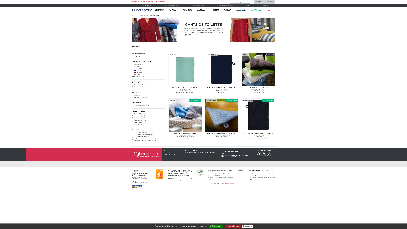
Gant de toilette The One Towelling (185, 87)
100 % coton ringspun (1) (141, 136)
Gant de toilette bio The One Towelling (258, 133)
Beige (139, 66)
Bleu (138, 70)
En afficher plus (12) (138, 76)
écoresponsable (256, 10)
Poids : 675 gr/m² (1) (140, 124)
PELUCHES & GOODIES (215, 10)
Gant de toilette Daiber (258, 87)
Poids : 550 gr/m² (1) (140, 120)
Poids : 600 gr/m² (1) (140, 122)
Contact (265, 5)
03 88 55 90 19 (231, 152)
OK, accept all (216, 226)
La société (135, 170)
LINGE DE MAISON (227, 10)
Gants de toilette (154, 15)
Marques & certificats (198, 5)
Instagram (269, 154)
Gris (138, 74)
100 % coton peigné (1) (141, 132)
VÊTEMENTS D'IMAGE (173, 10)
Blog (133, 180)
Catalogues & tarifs (171, 5)
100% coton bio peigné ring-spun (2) (145, 139)
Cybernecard (147, 5)
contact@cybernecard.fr (236, 156)
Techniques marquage (226, 5)
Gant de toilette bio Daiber (185, 133)
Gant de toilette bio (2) (141, 87)
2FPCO (170, 172)
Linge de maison (143, 15)
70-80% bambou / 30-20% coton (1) (145, 141)
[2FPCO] (159, 174)
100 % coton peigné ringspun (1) (143, 134)
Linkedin (264, 154)
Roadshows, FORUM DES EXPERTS (140, 173)
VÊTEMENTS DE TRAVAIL (159, 10)
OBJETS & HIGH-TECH (201, 10)
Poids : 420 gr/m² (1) (140, 116)
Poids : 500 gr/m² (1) (140, 118)
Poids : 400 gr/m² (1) (140, 114)
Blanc (139, 68)
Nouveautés (241, 10)
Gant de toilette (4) (140, 85)
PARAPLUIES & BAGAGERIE (187, 10)
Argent (139, 64)
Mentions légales (229, 183)
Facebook (259, 154)
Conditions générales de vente (142, 183)
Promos (269, 10)
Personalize (247, 226)
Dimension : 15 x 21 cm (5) (141, 105)
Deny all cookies (233, 226)
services (135, 171)
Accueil (134, 15)
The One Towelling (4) (140, 97)
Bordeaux (140, 72)
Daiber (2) (137, 95)
